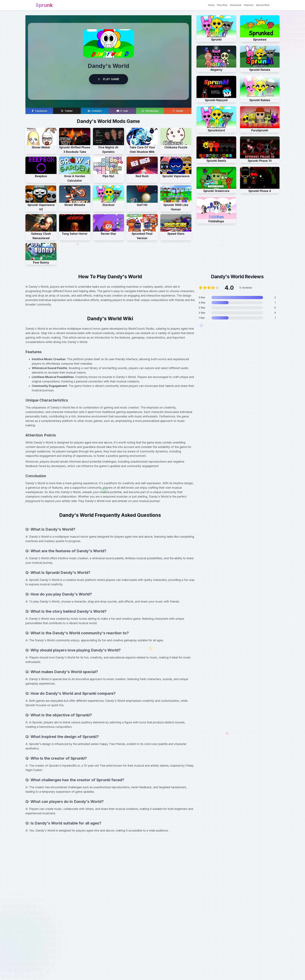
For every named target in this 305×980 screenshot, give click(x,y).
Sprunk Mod (262, 5)
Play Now (222, 5)
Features (249, 5)
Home (211, 5)
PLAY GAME (111, 79)
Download (235, 5)
